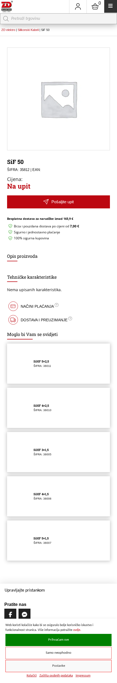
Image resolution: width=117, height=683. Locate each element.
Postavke (58, 666)
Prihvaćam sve (58, 639)
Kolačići (32, 675)
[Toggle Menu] (110, 6)
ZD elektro (8, 29)
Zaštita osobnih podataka (56, 675)
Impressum (83, 675)
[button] (58, 202)
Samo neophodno (58, 653)
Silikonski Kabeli (28, 29)
